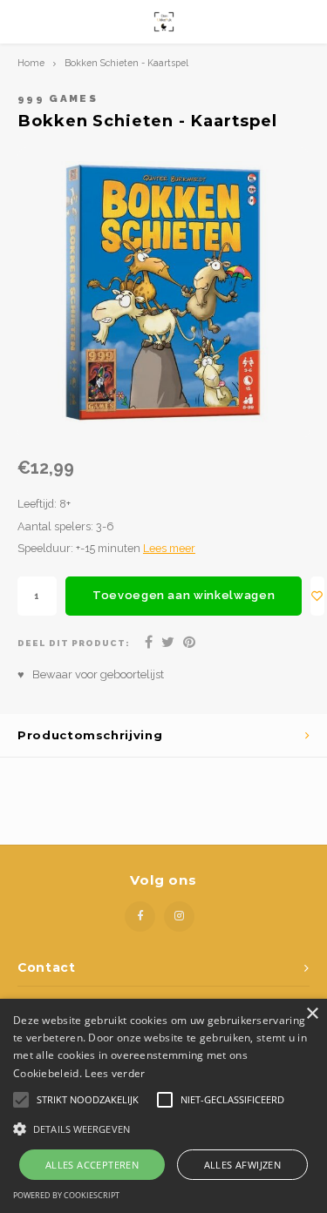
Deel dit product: (73, 643)
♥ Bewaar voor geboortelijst (90, 674)
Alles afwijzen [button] (243, 1164)
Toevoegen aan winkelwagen (183, 595)
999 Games (57, 98)
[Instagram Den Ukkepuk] (179, 916)
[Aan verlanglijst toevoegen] (317, 596)
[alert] (163, 1106)
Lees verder (115, 1073)
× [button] (311, 1014)
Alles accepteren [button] (92, 1164)
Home (30, 62)
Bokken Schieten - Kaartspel (126, 62)
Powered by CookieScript (66, 1195)
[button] (163, 1128)
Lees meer (169, 548)
